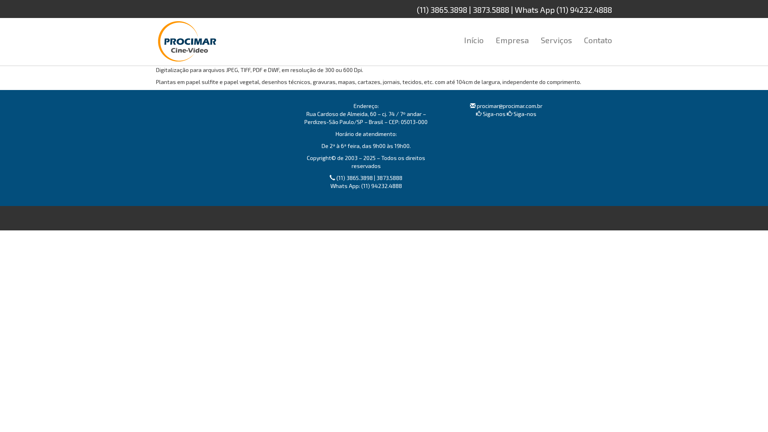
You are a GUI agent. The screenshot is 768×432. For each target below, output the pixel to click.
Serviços (556, 40)
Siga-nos (494, 113)
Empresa (512, 40)
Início (474, 40)
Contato (598, 40)
